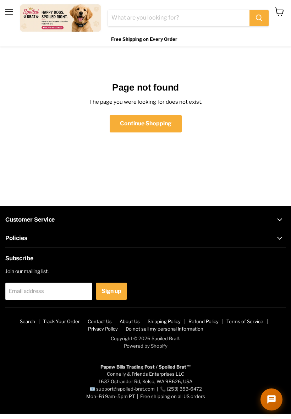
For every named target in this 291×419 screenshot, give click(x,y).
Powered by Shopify (146, 346)
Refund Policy (203, 321)
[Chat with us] (271, 399)
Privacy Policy (103, 329)
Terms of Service (244, 321)
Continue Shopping (145, 123)
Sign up (111, 291)
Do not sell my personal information (164, 329)
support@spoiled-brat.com (125, 389)
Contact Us (100, 321)
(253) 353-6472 (184, 389)
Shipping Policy (164, 321)
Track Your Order (61, 321)
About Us (130, 321)
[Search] (259, 18)
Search (27, 321)
